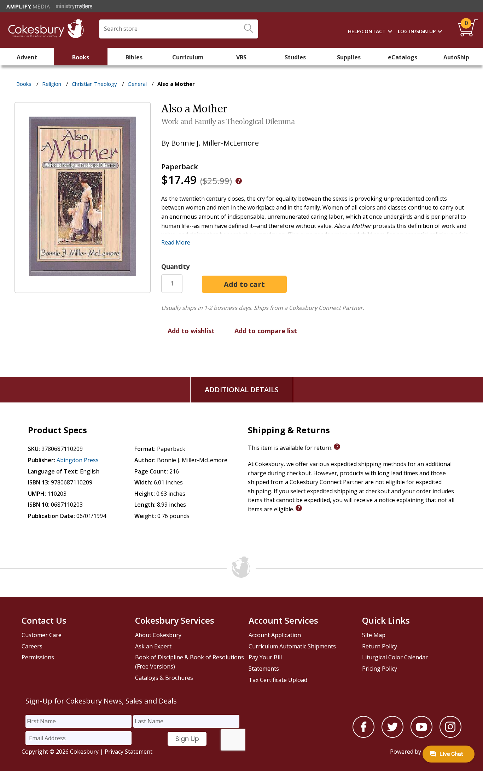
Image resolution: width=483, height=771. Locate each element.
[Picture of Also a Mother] (82, 288)
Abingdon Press (78, 460)
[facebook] (363, 736)
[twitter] (392, 736)
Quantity (175, 266)
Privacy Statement (128, 751)
